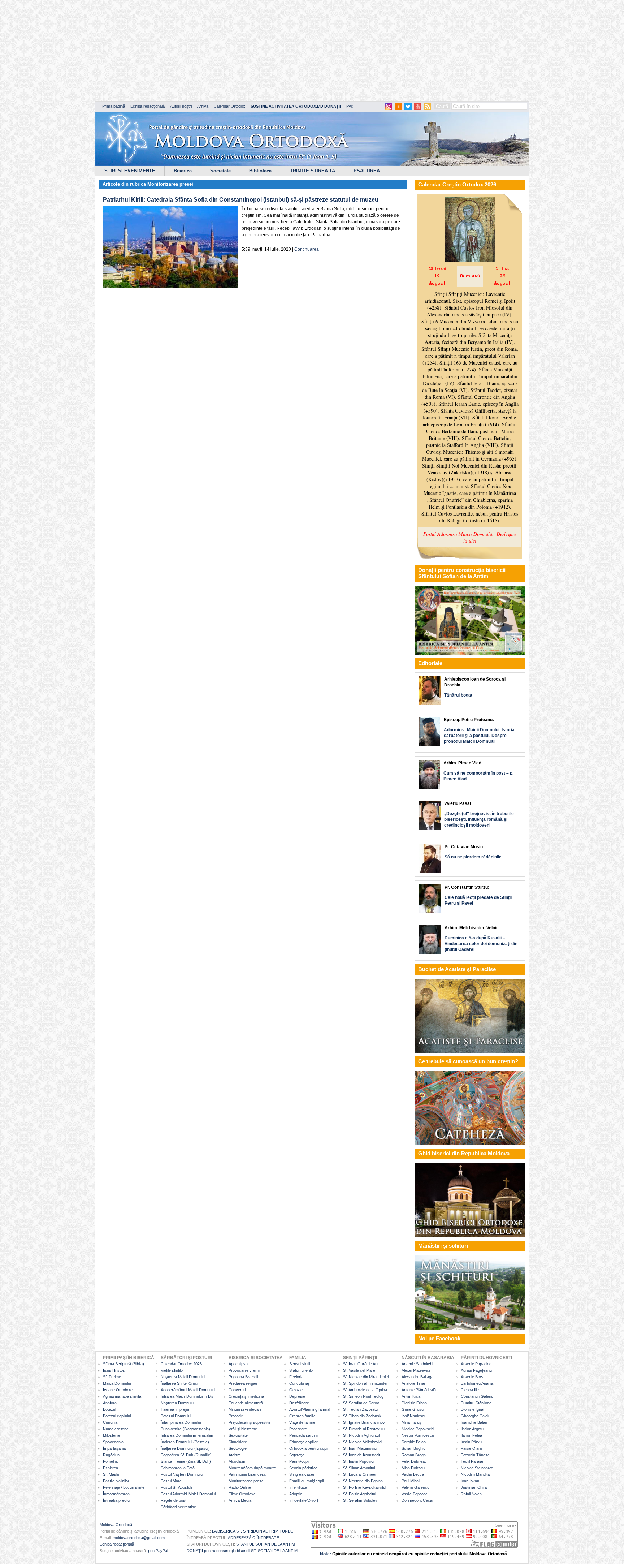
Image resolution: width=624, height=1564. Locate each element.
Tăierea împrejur (175, 1409)
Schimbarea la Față (178, 1468)
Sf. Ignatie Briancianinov (364, 1422)
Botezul (109, 1409)
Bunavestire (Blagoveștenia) (185, 1429)
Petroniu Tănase (475, 1455)
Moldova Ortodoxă (116, 1524)
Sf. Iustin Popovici (358, 1461)
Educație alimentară (246, 1403)
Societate (220, 170)
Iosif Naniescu (414, 1416)
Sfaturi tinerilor (301, 1370)
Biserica (183, 170)
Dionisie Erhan (414, 1403)
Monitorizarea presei (170, 184)
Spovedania (113, 1442)
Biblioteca (260, 170)
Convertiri (237, 1390)
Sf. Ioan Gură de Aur (361, 1364)
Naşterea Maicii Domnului (183, 1377)
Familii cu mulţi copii (306, 1481)
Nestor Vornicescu (418, 1435)
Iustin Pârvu (471, 1442)
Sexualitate (238, 1435)
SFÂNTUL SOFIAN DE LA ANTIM (265, 1544)
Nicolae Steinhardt (477, 1468)
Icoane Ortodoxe (118, 1390)
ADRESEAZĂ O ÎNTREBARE (253, 1537)
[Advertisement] (220, 50)
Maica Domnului (117, 1383)
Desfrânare (299, 1403)
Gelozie (296, 1390)
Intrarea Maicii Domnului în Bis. (187, 1396)
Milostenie (111, 1435)
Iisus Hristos (114, 1370)
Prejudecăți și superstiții (249, 1422)
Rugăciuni (111, 1455)
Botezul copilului (117, 1416)
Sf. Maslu (111, 1474)
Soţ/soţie (296, 1455)
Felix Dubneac (414, 1461)
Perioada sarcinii (303, 1435)
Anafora (110, 1403)
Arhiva (202, 106)
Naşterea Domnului (177, 1403)
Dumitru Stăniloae (476, 1403)
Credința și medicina (246, 1396)
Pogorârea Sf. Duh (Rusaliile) (186, 1455)
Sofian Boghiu (413, 1448)
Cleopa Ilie (470, 1390)
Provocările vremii (244, 1370)
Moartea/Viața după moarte (252, 1468)
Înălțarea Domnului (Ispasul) (185, 1448)
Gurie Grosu (413, 1409)
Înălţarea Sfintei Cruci (179, 1383)
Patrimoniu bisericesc (247, 1474)
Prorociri (236, 1416)
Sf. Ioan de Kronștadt (361, 1455)
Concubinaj (299, 1383)
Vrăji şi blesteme (243, 1429)
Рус (349, 106)
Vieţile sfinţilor (172, 1370)
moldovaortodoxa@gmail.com (139, 1537)
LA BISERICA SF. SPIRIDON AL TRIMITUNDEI (253, 1531)
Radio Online (240, 1487)
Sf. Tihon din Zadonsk (362, 1416)
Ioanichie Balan (474, 1422)
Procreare (298, 1429)
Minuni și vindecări (245, 1409)
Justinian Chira (474, 1487)
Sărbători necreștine (178, 1507)
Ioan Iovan (470, 1481)
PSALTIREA (367, 170)
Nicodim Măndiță (475, 1474)
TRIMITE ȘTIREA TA (312, 170)
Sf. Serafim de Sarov (361, 1403)
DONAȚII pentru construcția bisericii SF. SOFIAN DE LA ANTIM (242, 1550)
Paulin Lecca (413, 1474)
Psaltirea (110, 1468)
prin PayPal (158, 1550)
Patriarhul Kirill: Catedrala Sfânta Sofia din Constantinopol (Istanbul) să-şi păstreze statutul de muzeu (240, 200)
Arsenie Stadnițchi (417, 1364)
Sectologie (238, 1448)
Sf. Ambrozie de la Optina (365, 1390)
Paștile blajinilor (116, 1481)
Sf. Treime (112, 1377)
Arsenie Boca (472, 1377)
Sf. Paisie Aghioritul (359, 1494)
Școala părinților (303, 1468)
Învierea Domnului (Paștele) (185, 1442)
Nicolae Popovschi (418, 1429)
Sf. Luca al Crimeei (359, 1474)
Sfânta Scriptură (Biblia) (123, 1364)
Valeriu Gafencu (415, 1487)
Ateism (234, 1455)
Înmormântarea (116, 1494)
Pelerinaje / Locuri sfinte (123, 1487)
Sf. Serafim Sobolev (360, 1500)
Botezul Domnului (176, 1416)
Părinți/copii (299, 1461)
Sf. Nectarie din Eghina (363, 1481)
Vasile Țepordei (415, 1494)
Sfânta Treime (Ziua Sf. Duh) (186, 1461)
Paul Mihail (411, 1481)
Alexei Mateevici (416, 1370)
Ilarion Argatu (472, 1429)
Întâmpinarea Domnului (181, 1422)
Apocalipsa (238, 1364)
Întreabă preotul (116, 1500)
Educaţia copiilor (303, 1442)
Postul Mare (171, 1481)
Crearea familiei (302, 1416)
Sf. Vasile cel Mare (359, 1370)
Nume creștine (116, 1429)
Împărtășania (114, 1448)
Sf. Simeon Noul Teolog (363, 1396)
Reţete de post (173, 1500)
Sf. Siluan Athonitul (359, 1468)
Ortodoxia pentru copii (308, 1448)
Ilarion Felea (471, 1435)
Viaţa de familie (302, 1422)
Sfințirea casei (301, 1474)
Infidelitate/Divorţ (303, 1500)
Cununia (110, 1422)
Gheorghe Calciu (475, 1416)
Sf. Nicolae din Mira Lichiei (366, 1377)
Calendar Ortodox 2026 (181, 1364)
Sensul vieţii (299, 1364)
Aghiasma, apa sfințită (122, 1396)
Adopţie (295, 1494)
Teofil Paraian (472, 1461)
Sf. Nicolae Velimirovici (362, 1442)
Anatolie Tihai (413, 1383)
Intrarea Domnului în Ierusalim (187, 1435)
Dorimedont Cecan (418, 1500)
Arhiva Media (240, 1500)
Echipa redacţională (117, 1544)
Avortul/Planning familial (309, 1409)
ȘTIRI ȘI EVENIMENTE (129, 170)
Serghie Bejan (414, 1442)
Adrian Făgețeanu (476, 1370)
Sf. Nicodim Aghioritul (361, 1435)
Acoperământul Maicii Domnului (188, 1390)
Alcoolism (237, 1461)
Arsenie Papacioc (476, 1364)
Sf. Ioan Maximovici (360, 1448)
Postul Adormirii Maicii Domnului (188, 1494)
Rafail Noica (471, 1494)
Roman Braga (414, 1455)
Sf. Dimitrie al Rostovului (364, 1429)
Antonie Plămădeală (419, 1390)
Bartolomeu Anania (477, 1383)
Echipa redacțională (147, 106)
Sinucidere (238, 1442)
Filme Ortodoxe (242, 1494)
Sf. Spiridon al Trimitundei (365, 1383)
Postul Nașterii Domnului (182, 1474)
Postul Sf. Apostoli (176, 1487)
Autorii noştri (181, 106)
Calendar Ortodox (229, 106)
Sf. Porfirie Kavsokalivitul (364, 1487)
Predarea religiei (243, 1383)
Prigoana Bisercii (243, 1377)
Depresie (297, 1396)
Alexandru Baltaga (417, 1377)
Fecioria (296, 1377)
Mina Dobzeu (413, 1468)
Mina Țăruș (411, 1422)
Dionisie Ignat (472, 1409)
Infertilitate (298, 1487)
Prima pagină (113, 106)
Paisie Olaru (471, 1448)
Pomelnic (111, 1461)
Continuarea (306, 249)
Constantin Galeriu (477, 1396)
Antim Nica (411, 1396)
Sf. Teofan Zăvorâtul (360, 1409)
